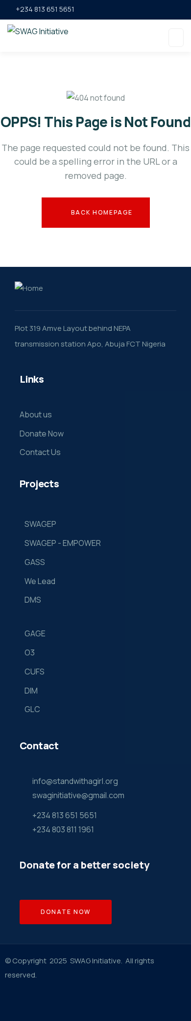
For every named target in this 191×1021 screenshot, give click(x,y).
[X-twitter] (14, 1001)
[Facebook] (38, 1001)
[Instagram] (62, 1001)
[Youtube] (110, 1001)
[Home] (29, 289)
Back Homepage (101, 212)
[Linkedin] (86, 1001)
